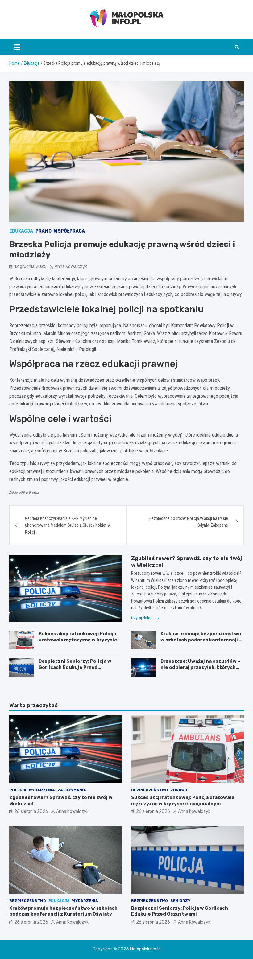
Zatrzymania (71, 790)
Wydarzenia (42, 790)
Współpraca (69, 231)
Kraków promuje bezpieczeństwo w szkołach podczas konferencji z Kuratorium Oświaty (201, 639)
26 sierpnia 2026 (31, 811)
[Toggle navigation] (17, 47)
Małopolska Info (145, 949)
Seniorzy (180, 901)
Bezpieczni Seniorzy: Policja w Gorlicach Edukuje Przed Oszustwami (75, 667)
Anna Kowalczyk (71, 266)
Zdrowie (179, 790)
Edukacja (21, 231)
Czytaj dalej (141, 617)
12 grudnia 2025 (30, 266)
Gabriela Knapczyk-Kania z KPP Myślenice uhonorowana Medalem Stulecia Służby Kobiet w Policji (67, 525)
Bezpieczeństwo (149, 790)
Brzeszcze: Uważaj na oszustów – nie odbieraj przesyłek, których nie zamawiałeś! (200, 667)
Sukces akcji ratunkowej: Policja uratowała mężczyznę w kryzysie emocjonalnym (78, 639)
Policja (18, 790)
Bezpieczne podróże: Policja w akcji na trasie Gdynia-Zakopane (188, 522)
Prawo (43, 231)
